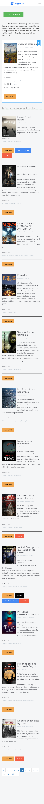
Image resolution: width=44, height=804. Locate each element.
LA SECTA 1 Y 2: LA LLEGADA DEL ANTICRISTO (27, 226)
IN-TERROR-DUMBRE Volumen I (28, 613)
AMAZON (9, 97)
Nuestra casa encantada (24, 442)
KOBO (7, 155)
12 (8, 774)
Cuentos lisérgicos (28, 43)
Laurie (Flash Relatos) (24, 118)
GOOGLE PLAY (23, 150)
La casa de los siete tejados (28, 722)
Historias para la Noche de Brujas (26, 665)
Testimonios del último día (25, 333)
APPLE (19, 596)
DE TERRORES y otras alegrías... (25, 497)
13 (13, 774)
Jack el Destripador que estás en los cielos (28, 550)
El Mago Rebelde (26, 166)
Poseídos (22, 275)
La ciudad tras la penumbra (26, 390)
